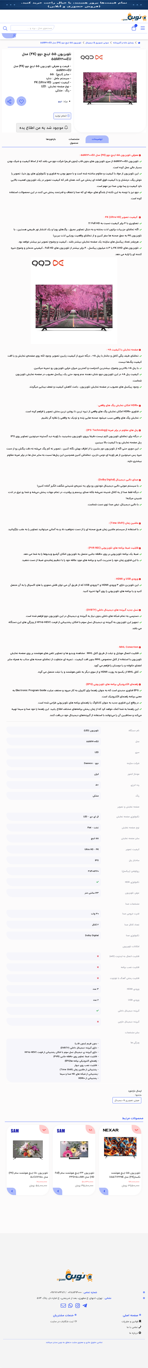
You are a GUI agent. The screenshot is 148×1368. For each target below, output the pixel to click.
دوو (60, 101)
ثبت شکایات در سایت (62, 1321)
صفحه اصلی (130, 1315)
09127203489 (57, 1292)
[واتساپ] (70, 1306)
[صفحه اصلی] (139, 43)
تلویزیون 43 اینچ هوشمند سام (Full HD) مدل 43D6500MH (74, 1175)
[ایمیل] (63, 1306)
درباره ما (134, 1333)
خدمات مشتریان (63, 1315)
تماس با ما (133, 1327)
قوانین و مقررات (130, 1321)
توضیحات (97, 139)
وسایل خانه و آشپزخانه (123, 42)
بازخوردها (51, 139)
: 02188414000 (82, 1292)
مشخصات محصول (74, 141)
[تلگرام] (85, 1306)
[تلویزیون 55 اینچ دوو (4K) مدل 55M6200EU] (74, 1258)
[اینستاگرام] (77, 1306)
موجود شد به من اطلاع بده (41, 127)
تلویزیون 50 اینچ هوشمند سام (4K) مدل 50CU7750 (28, 1175)
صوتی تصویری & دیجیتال (97, 42)
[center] (5, 28)
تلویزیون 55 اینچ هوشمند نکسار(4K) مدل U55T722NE (124, 1175)
